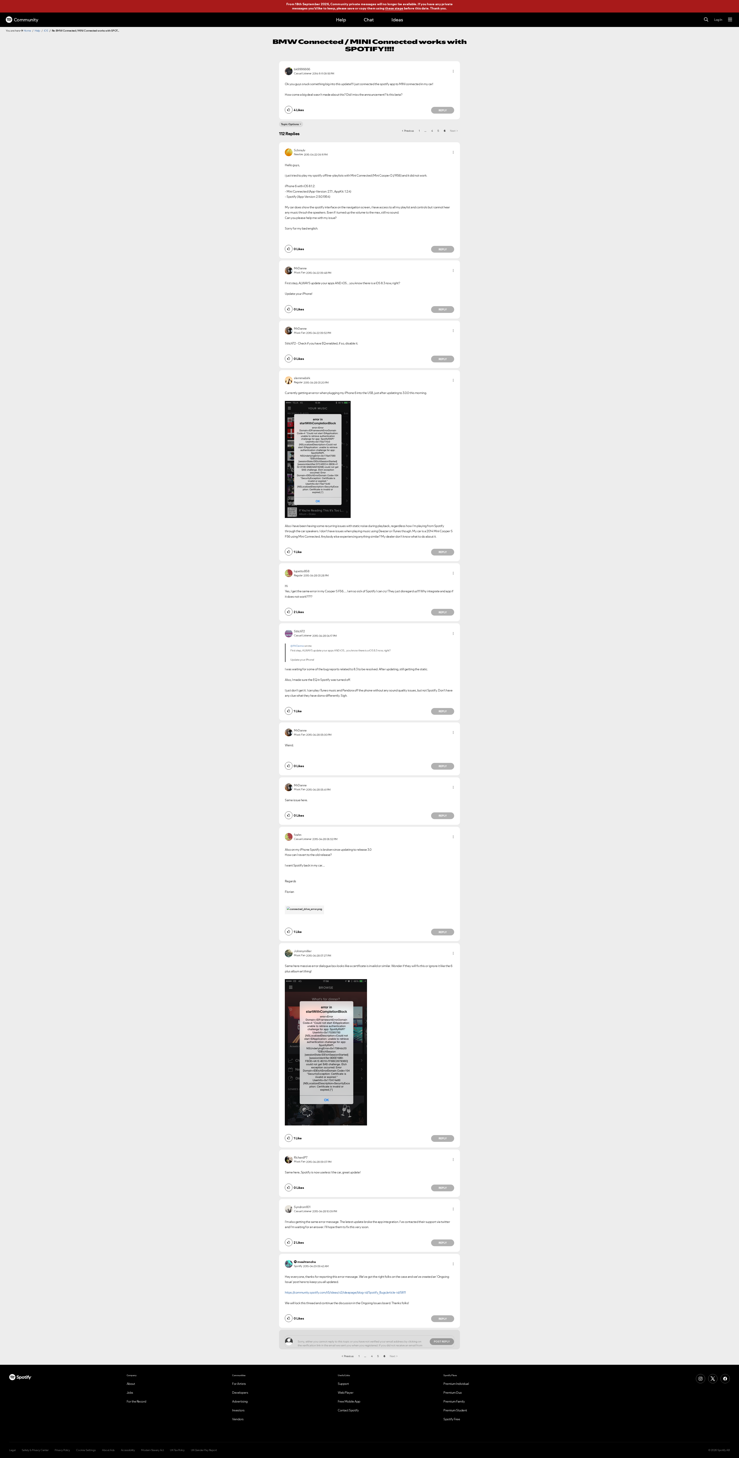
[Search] (706, 19)
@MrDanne (297, 646)
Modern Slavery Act (152, 1450)
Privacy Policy (62, 1450)
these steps (394, 8)
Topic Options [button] (290, 124)
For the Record (136, 1401)
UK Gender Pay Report (204, 1450)
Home (27, 31)
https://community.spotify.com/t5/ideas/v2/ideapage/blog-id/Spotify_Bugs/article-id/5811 (345, 1292)
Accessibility (128, 1450)
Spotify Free (451, 1419)
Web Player (345, 1392)
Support (343, 1384)
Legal (12, 1450)
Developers (240, 1392)
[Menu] (730, 19)
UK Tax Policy (177, 1450)
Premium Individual (456, 1384)
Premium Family (454, 1401)
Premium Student (455, 1410)
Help (341, 20)
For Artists (239, 1384)
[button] (453, 71)
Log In (718, 20)
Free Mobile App (349, 1401)
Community (26, 20)
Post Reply (442, 1341)
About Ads (108, 1450)
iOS (46, 31)
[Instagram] (700, 1378)
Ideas (397, 20)
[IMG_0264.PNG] (318, 459)
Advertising (240, 1401)
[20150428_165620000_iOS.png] (326, 1052)
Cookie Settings (86, 1450)
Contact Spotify (348, 1410)
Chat (369, 20)
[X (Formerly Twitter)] (712, 1378)
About (131, 1384)
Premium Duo (452, 1392)
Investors (238, 1410)
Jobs (130, 1392)
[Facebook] (725, 1378)
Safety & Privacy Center (35, 1450)
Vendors (238, 1419)
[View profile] (289, 71)
